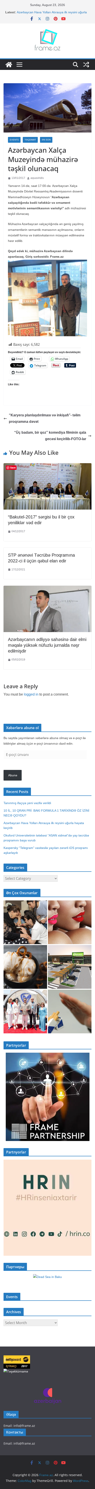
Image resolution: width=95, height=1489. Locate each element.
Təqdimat (30, 139)
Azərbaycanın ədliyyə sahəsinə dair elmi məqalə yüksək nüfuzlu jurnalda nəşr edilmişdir (47, 645)
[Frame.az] (9, 64)
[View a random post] (86, 64)
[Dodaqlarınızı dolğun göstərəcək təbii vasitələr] (69, 922)
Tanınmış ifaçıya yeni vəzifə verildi (27, 803)
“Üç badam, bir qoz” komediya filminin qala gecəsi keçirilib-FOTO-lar (50, 436)
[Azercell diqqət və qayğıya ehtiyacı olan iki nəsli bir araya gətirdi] (25, 922)
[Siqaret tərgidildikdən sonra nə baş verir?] (69, 1011)
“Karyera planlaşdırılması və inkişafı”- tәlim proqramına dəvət (44, 418)
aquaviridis (37, 178)
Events (14, 139)
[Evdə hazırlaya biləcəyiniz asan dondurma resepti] (25, 967)
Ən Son (46, 139)
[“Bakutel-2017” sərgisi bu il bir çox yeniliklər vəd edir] (47, 466)
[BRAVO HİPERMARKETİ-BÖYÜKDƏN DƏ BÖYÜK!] (69, 967)
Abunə (12, 775)
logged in (31, 694)
